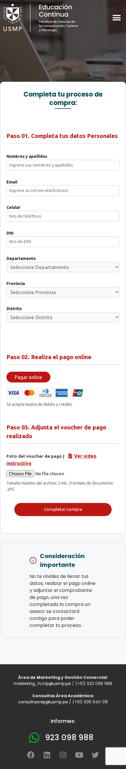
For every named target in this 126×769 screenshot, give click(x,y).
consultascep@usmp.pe (43, 702)
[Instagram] (63, 754)
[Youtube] (79, 754)
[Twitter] (95, 754)
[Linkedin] (47, 754)
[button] (116, 17)
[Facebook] (30, 754)
